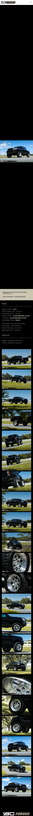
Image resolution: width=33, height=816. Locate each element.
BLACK (18, 320)
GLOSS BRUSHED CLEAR (21, 316)
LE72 (14, 309)
